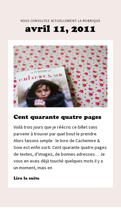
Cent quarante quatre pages (57, 117)
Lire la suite (26, 178)
